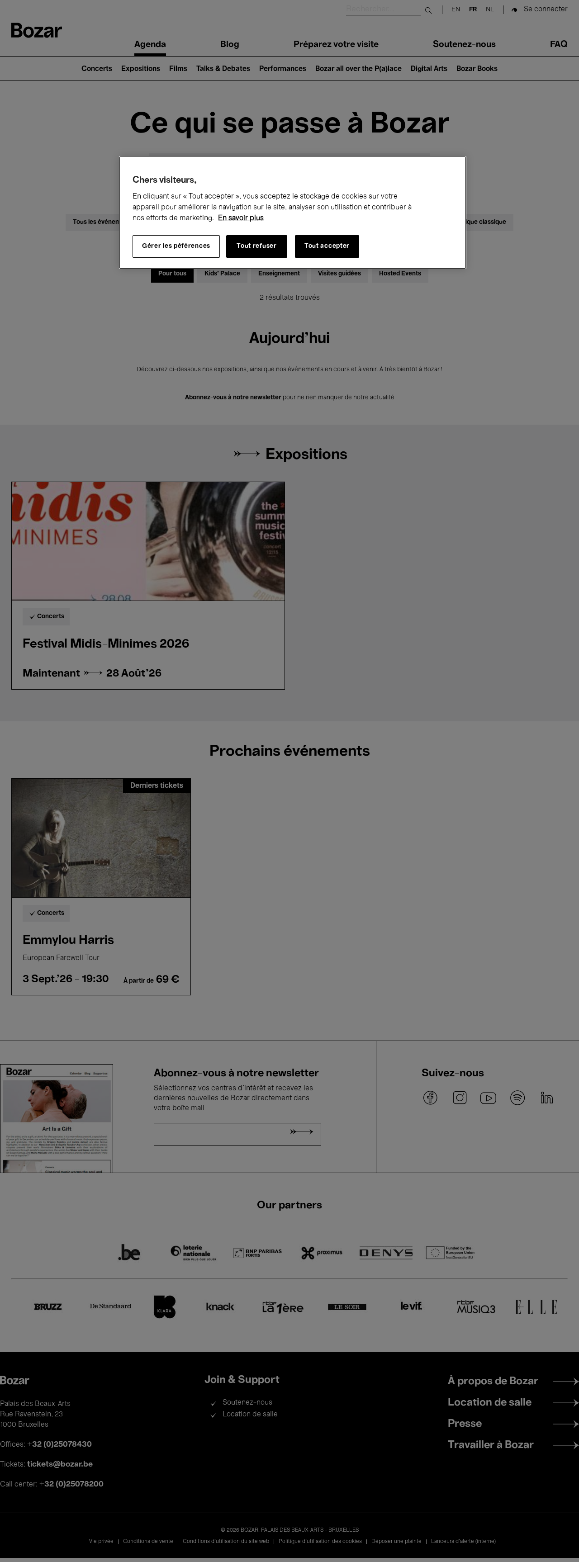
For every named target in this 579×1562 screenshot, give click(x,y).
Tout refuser (256, 247)
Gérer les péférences (176, 247)
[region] (292, 212)
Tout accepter (327, 247)
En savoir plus (241, 218)
